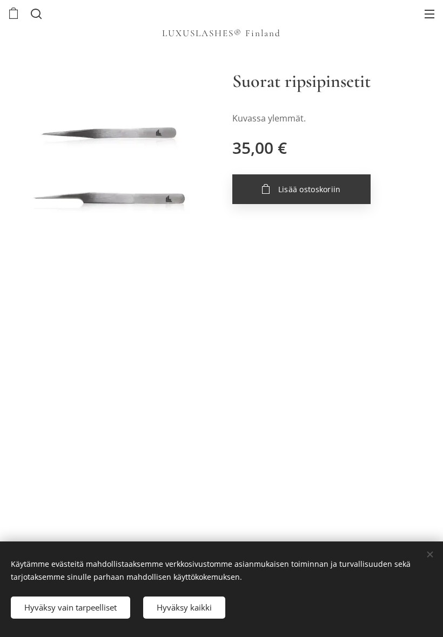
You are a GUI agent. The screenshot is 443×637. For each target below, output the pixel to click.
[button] (35, 13)
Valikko (429, 13)
